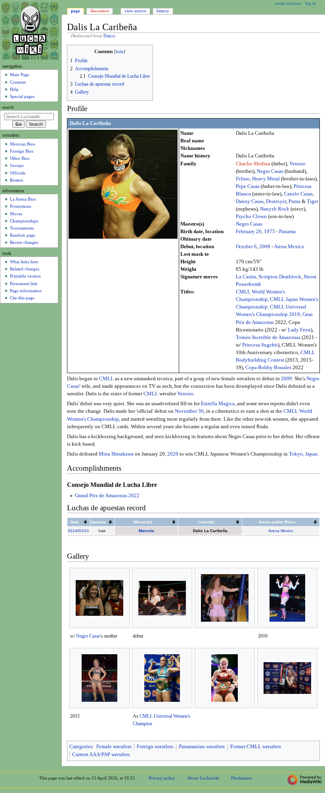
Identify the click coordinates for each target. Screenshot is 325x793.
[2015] (99, 678)
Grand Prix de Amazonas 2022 (107, 495)
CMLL (106, 378)
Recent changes (24, 242)
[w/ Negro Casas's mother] (99, 598)
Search (8, 107)
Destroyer (276, 201)
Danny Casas (250, 201)
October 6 (246, 246)
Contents (18, 82)
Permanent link (24, 283)
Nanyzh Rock (274, 209)
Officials (17, 172)
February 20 (249, 231)
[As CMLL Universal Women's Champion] (162, 678)
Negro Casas (270, 171)
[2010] (287, 598)
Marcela (146, 531)
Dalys (108, 36)
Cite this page (22, 297)
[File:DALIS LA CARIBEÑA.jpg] (225, 598)
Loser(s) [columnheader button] (206, 522)
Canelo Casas (298, 194)
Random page (22, 235)
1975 (269, 231)
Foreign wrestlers (155, 746)
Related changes (24, 268)
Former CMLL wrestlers (255, 746)
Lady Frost (299, 330)
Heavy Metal (266, 179)
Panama (287, 231)
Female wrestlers (114, 746)
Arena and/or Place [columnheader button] (277, 522)
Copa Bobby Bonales (268, 367)
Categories (80, 746)
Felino (243, 179)
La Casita (246, 277)
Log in (310, 3)
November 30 (189, 411)
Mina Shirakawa (116, 454)
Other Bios (19, 158)
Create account (288, 3)
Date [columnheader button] (74, 522)
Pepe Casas (248, 186)
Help (14, 89)
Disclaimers (241, 778)
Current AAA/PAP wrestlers (101, 754)
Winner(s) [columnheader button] (143, 522)
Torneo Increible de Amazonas (268, 337)
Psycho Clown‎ (251, 216)
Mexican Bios (22, 144)
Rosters (16, 180)
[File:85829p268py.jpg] (224, 678)
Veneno (297, 164)
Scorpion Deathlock (279, 277)
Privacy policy (162, 778)
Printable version (25, 276)
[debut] (162, 598)
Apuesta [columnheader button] (98, 522)
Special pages (22, 96)
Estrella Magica (218, 403)
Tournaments (22, 228)
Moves (16, 213)
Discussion (99, 10)
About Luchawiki (203, 778)
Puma (294, 201)
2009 (264, 246)
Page (75, 10)
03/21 (83, 531)
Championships (24, 220)
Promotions (20, 206)
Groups (16, 165)
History (163, 10)
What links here (24, 261)
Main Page (19, 74)
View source (135, 10)
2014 (72, 531)
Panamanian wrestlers (202, 746)
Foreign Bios (21, 151)
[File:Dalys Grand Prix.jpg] (287, 678)
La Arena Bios (23, 199)
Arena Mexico (289, 246)
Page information (26, 290)
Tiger (312, 201)
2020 (172, 454)
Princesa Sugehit (260, 345)
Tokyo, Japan (303, 454)
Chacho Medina (253, 164)
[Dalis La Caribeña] (123, 184)
